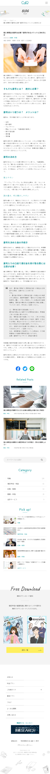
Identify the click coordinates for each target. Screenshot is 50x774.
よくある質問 (11, 708)
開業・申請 (13, 38)
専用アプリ (11, 696)
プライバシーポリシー (25, 745)
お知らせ (10, 677)
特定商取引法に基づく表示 (30, 741)
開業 (14, 40)
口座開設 (29, 40)
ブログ (11, 20)
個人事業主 (7, 40)
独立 (28, 448)
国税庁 (36, 413)
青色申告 (20, 413)
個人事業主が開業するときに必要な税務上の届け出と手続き (23, 410)
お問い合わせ (11, 715)
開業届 (31, 448)
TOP (4, 20)
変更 (18, 40)
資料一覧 (25, 650)
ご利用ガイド (11, 690)
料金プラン (11, 683)
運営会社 (14, 741)
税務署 (31, 413)
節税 (16, 413)
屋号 (23, 40)
